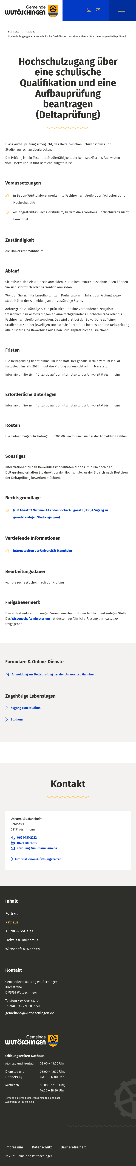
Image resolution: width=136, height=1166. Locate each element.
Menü (123, 10)
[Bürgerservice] (100, 10)
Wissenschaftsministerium (31, 618)
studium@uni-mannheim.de (37, 848)
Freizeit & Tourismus (21, 940)
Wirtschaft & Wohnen (22, 949)
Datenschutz (42, 1147)
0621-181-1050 (27, 843)
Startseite (13, 32)
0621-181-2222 (27, 837)
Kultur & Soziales (19, 931)
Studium (17, 719)
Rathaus (30, 32)
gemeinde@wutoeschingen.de (29, 1013)
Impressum (14, 1147)
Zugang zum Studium (26, 708)
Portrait (11, 913)
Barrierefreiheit (73, 1147)
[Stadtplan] (91, 10)
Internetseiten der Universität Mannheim (42, 550)
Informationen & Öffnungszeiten (38, 859)
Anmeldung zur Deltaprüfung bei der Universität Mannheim (54, 674)
